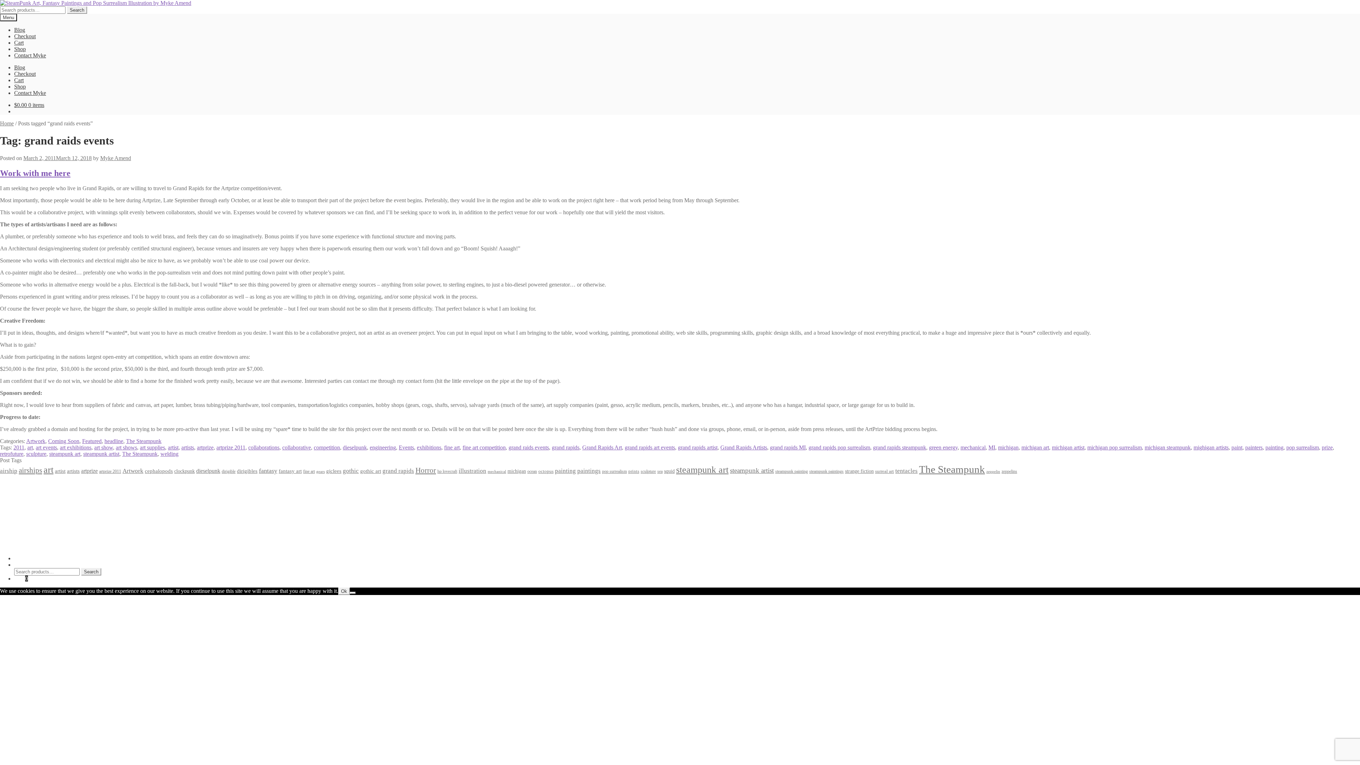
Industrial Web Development (110, 546)
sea (660, 471)
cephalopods (159, 471)
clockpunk (184, 471)
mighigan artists (1211, 447)
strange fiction (859, 471)
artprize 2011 (230, 447)
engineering (383, 447)
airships (30, 470)
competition (327, 447)
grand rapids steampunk (899, 447)
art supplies (152, 447)
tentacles (906, 471)
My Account (28, 558)
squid (669, 471)
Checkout (25, 36)
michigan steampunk (1168, 447)
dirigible (229, 471)
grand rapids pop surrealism (839, 447)
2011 (18, 447)
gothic (351, 471)
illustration (472, 471)
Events (406, 447)
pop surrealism (1302, 447)
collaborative (296, 447)
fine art (452, 447)
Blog (19, 30)
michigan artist (1068, 447)
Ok (344, 591)
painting (1274, 447)
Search (77, 10)
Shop (20, 49)
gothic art (370, 471)
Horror (425, 470)
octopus (546, 471)
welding (169, 454)
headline (113, 441)
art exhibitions (75, 447)
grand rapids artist (698, 447)
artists (187, 447)
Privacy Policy (30, 484)
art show (103, 447)
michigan (1008, 447)
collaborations (263, 447)
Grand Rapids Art (602, 447)
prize (1327, 447)
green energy (943, 447)
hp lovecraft (447, 471)
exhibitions (429, 447)
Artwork (35, 441)
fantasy (268, 470)
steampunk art (64, 454)
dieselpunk (355, 447)
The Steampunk (144, 441)
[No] (353, 593)
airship (8, 471)
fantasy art (290, 471)
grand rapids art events (650, 447)
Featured (92, 441)
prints (633, 471)
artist (173, 447)
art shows (126, 447)
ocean (532, 471)
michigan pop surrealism (1114, 447)
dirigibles (247, 471)
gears (320, 472)
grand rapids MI (788, 447)
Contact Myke (30, 55)
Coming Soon (63, 441)
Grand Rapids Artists (743, 447)
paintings (589, 470)
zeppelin (993, 472)
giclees (333, 471)
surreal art (884, 471)
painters (1254, 447)
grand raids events (529, 447)
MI (991, 447)
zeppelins (1009, 471)
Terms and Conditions (38, 490)
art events (46, 447)
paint (1236, 447)
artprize (205, 447)
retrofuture (11, 454)
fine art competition (484, 447)
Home (7, 123)
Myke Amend (115, 158)
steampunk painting (791, 471)
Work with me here (35, 173)
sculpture (36, 454)
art (30, 447)
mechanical (973, 447)
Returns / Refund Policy (41, 497)
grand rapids (565, 447)
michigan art (1035, 447)
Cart (19, 43)
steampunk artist (101, 454)
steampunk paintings (826, 471)
